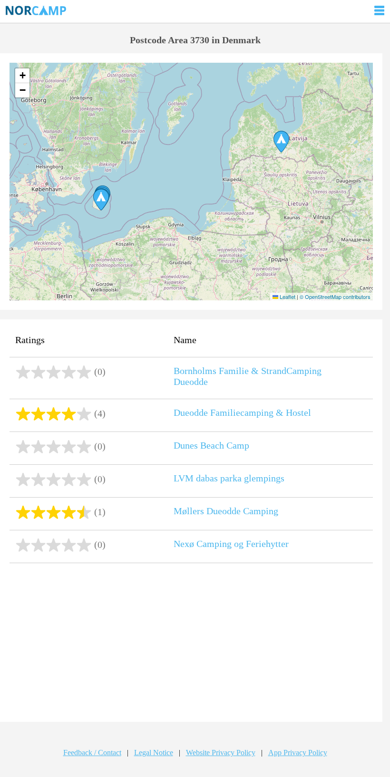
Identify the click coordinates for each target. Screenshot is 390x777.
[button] (281, 142)
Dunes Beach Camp (211, 445)
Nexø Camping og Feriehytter (231, 543)
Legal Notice (153, 752)
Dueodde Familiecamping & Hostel (242, 412)
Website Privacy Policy (220, 752)
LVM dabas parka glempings (229, 478)
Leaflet (286, 296)
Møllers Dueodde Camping (226, 511)
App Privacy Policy (297, 752)
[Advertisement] (191, 643)
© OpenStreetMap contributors (335, 296)
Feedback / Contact (92, 752)
